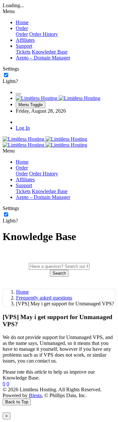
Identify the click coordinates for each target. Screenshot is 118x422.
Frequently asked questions (44, 297)
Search (59, 273)
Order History (43, 34)
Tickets (23, 52)
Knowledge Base (50, 52)
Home (22, 292)
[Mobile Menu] (18, 94)
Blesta (35, 395)
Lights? (10, 81)
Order (22, 34)
